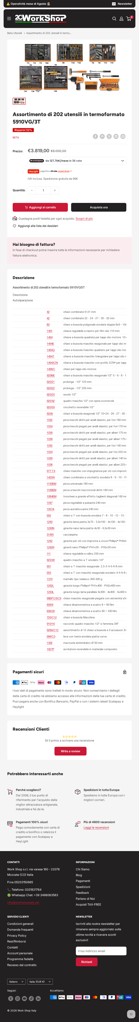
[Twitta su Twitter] (109, 136)
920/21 (51, 381)
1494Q (51, 350)
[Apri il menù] (9, 18)
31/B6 (50, 534)
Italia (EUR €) (37, 981)
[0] (129, 19)
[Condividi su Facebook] (95, 136)
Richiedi (86, 962)
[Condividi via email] (116, 136)
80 (48, 324)
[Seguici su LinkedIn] (38, 998)
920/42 (51, 400)
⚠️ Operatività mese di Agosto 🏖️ (28, 3)
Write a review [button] (70, 751)
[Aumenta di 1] (55, 190)
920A (50, 413)
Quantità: (19, 190)
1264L (50, 591)
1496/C (51, 369)
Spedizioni (83, 887)
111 (49, 553)
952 (49, 515)
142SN (51, 477)
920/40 (51, 560)
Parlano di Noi (85, 898)
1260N (50, 528)
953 (49, 572)
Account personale (20, 953)
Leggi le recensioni (96, 827)
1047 (49, 502)
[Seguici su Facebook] (10, 998)
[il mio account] (121, 19)
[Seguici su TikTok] (31, 998)
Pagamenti (83, 881)
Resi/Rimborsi (16, 941)
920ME (51, 375)
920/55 (51, 407)
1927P (50, 649)
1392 (49, 642)
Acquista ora (99, 207)
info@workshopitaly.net (23, 902)
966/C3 (51, 636)
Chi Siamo (83, 869)
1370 (49, 579)
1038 (49, 439)
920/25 (51, 394)
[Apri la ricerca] (114, 19)
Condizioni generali (20, 924)
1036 (49, 432)
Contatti (12, 947)
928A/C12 (52, 630)
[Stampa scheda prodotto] (122, 136)
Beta (16, 137)
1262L (50, 585)
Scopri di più (84, 218)
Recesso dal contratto (22, 965)
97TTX (51, 470)
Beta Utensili (15, 33)
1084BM (51, 496)
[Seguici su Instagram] (17, 998)
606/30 (51, 611)
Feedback (82, 892)
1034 (49, 426)
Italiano (13, 981)
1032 (49, 419)
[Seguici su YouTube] (24, 998)
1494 (49, 337)
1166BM (51, 490)
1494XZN (52, 362)
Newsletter (125, 3)
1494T (50, 356)
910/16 (51, 623)
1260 (49, 521)
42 (48, 311)
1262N (50, 547)
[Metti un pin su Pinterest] (102, 136)
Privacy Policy (16, 935)
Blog (79, 875)
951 (49, 566)
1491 (49, 330)
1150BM (51, 483)
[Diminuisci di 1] (31, 190)
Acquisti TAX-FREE (88, 904)
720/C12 (52, 617)
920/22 (51, 388)
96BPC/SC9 (54, 598)
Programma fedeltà (20, 959)
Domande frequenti (20, 929)
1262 (49, 540)
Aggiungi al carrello (42, 207)
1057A (50, 509)
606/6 (50, 604)
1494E (50, 343)
